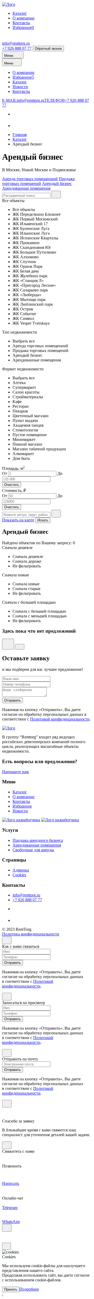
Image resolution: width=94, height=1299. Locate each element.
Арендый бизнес (57, 183)
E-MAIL (23, 100)
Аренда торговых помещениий (30, 179)
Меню (9, 56)
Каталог (20, 13)
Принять (10, 1289)
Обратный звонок (48, 49)
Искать (42, 520)
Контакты (21, 23)
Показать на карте (18, 520)
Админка (21, 870)
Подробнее (29, 1289)
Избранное (23, 27)
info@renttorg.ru (16, 43)
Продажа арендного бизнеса (38, 840)
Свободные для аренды (33, 850)
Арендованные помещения (26, 188)
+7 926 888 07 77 (17, 48)
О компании (23, 18)
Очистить (11, 485)
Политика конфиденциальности (30, 934)
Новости (20, 86)
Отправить (12, 700)
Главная (20, 134)
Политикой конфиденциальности (60, 719)
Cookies (19, 875)
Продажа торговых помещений (38, 181)
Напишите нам (15, 771)
